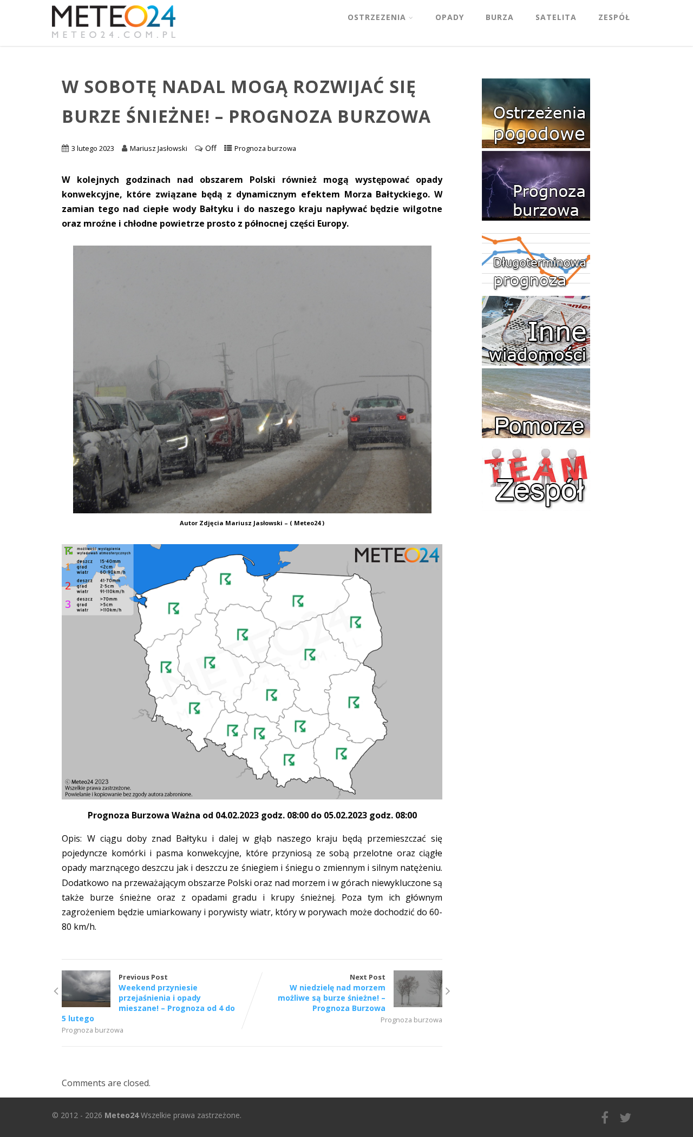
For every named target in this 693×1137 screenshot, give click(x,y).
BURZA (500, 17)
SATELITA (556, 17)
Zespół (614, 17)
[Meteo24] (113, 40)
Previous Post (148, 997)
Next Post (331, 992)
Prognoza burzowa (265, 148)
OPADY (449, 17)
